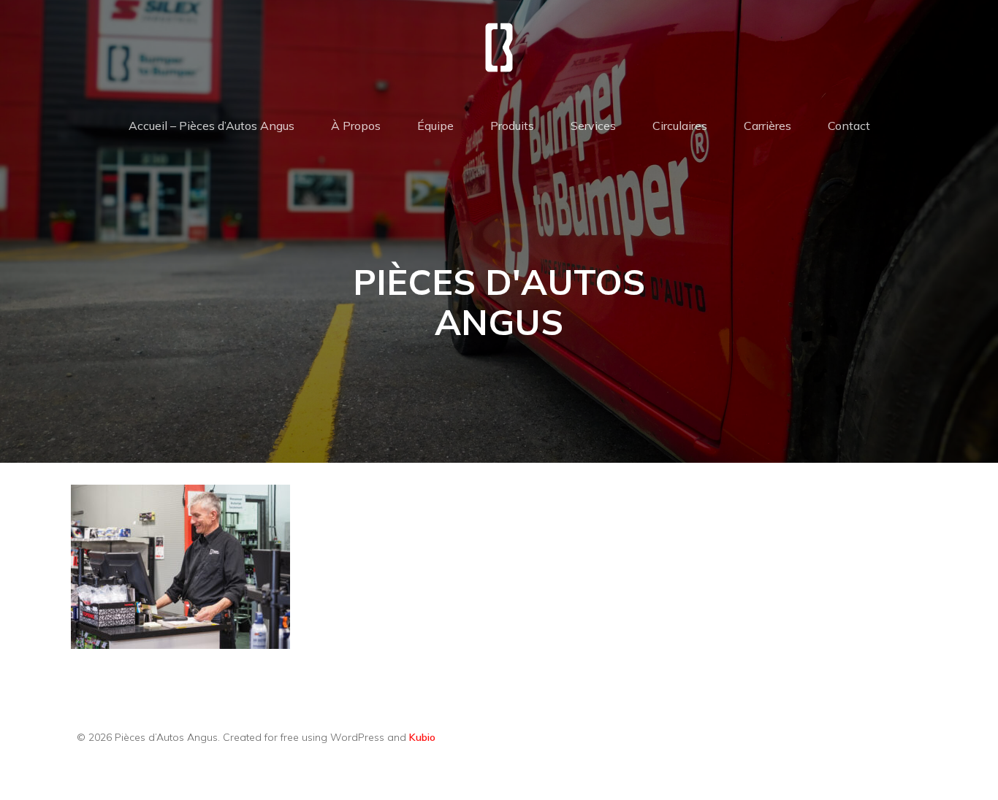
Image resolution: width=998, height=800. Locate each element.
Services (593, 125)
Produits (512, 125)
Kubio (422, 737)
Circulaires (679, 125)
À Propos (356, 125)
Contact (849, 125)
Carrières (767, 125)
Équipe (435, 125)
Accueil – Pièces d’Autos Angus (211, 125)
